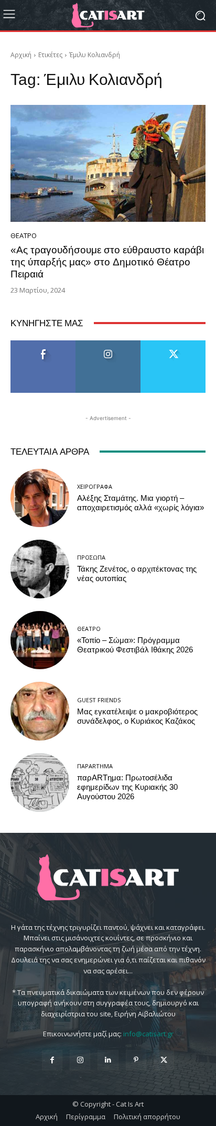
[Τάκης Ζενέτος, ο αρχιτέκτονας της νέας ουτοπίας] (39, 569)
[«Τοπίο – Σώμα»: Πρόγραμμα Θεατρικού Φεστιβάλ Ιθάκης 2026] (39, 640)
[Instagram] (80, 1060)
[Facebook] (52, 1060)
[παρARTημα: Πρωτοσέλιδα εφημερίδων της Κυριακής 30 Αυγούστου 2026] (39, 782)
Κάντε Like (43, 344)
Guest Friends (99, 700)
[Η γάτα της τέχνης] (107, 15)
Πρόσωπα (91, 557)
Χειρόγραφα (94, 486)
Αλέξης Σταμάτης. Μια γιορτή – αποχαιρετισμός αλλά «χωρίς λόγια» (140, 503)
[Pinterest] (136, 1060)
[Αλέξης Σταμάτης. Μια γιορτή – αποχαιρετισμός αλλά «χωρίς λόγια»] (39, 498)
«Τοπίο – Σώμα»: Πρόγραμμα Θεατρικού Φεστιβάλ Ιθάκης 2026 (135, 645)
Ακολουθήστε (108, 344)
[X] (164, 1060)
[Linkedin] (108, 1060)
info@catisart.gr (148, 1033)
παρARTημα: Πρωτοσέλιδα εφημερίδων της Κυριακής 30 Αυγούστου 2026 (127, 787)
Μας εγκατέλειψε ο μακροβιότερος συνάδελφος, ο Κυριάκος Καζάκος (137, 716)
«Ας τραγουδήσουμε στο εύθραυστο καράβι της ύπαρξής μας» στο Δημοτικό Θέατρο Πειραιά (107, 262)
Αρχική (20, 54)
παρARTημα (95, 766)
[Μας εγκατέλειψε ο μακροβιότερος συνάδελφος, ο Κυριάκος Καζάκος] (39, 711)
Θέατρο (23, 235)
